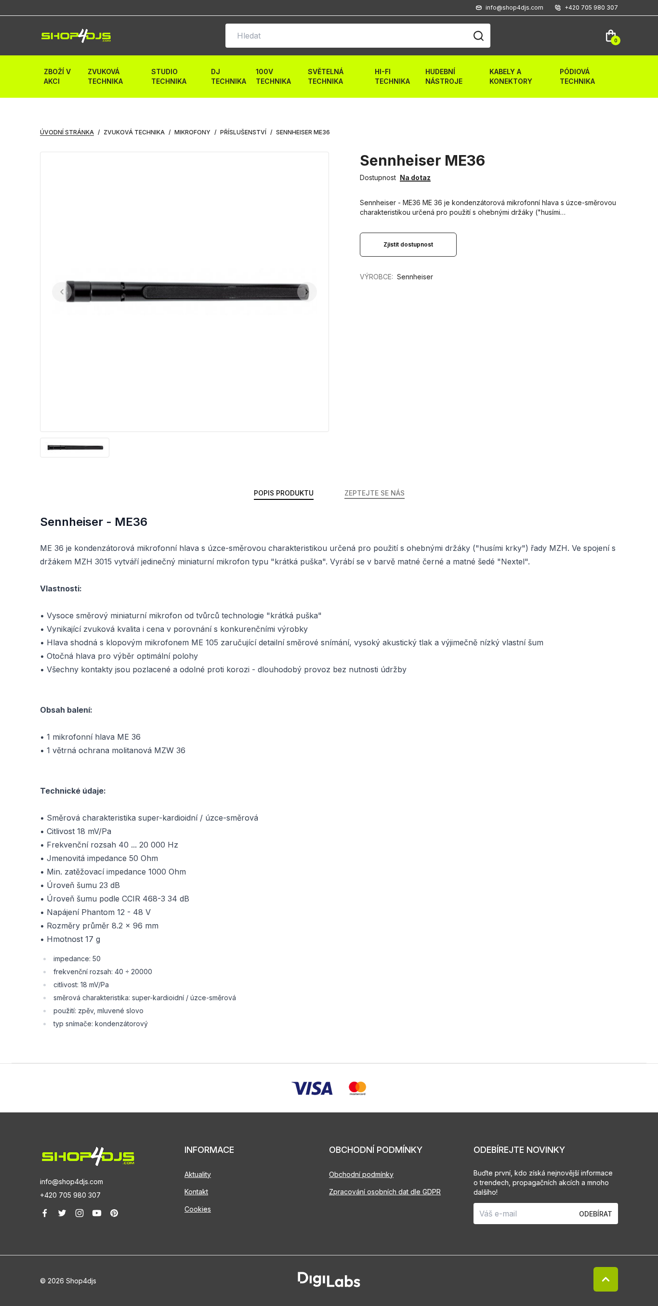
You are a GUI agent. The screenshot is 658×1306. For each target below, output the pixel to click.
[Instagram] (79, 1213)
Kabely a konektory (510, 76)
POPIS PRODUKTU (284, 493)
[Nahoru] (605, 1279)
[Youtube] (97, 1213)
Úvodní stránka (67, 132)
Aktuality (197, 1174)
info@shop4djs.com (71, 1182)
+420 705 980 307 (70, 1195)
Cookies (197, 1209)
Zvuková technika (105, 76)
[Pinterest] (114, 1213)
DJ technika (228, 76)
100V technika (273, 76)
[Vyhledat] (478, 36)
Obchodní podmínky (361, 1174)
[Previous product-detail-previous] (62, 292)
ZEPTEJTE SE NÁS (374, 493)
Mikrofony (192, 132)
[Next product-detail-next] (307, 292)
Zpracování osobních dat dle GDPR (385, 1192)
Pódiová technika (577, 76)
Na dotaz (415, 177)
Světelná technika (325, 76)
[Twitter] (62, 1213)
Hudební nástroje (443, 76)
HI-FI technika (392, 76)
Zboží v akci (57, 76)
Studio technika (168, 76)
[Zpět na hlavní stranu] (112, 1156)
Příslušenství (243, 132)
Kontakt (196, 1192)
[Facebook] (45, 1213)
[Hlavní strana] (76, 36)
